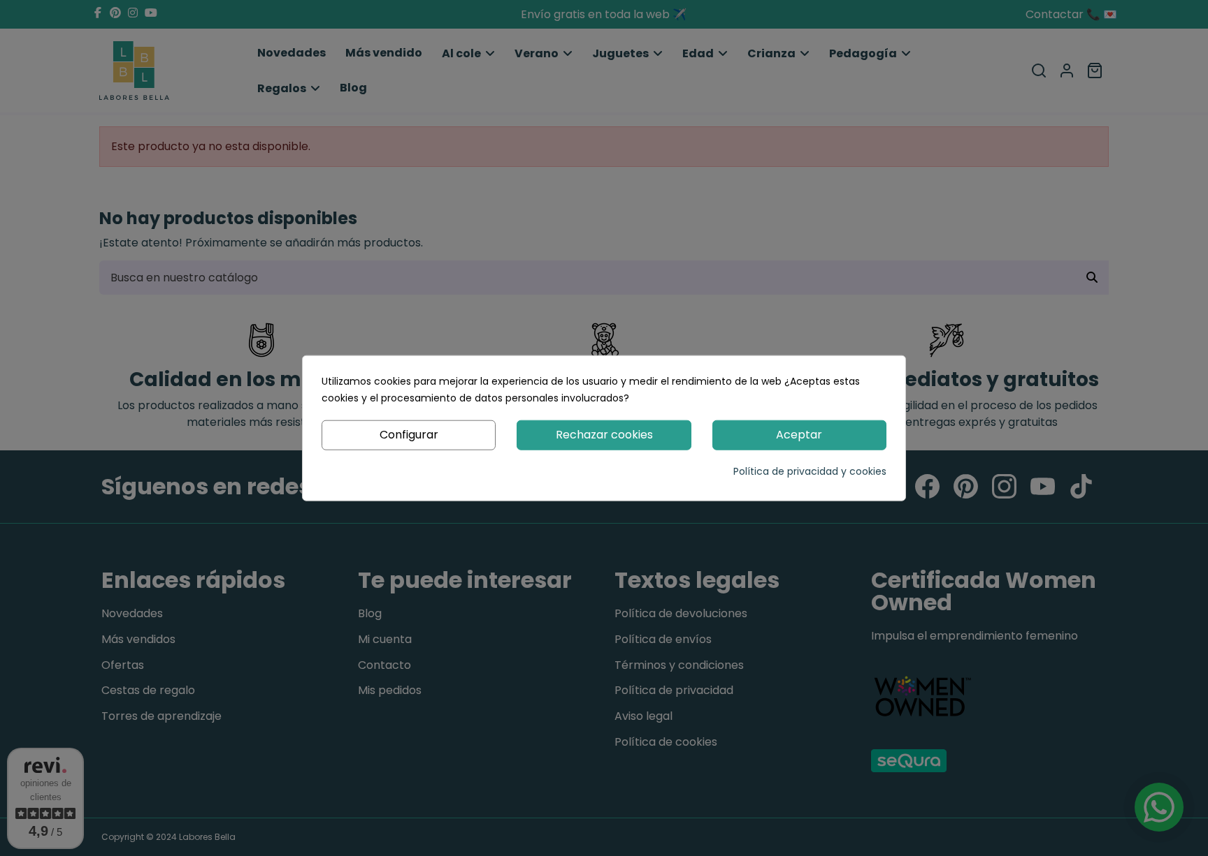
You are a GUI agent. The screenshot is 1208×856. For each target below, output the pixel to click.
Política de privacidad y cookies (809, 471)
